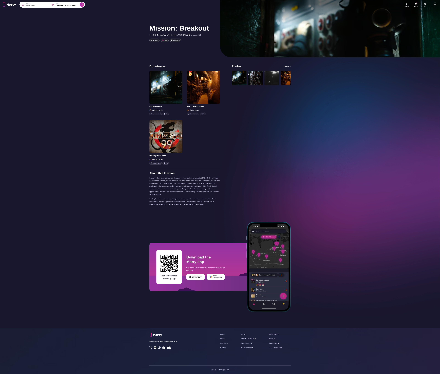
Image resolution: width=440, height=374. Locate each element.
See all (286, 66)
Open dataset (273, 334)
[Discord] (169, 347)
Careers (223, 343)
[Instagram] (155, 347)
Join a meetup (246, 343)
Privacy (271, 339)
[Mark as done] (169, 87)
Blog (222, 339)
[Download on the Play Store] (216, 277)
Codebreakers (155, 106)
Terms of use (273, 343)
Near (57, 3)
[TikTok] (159, 347)
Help (242, 334)
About (222, 334)
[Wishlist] (162, 87)
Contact (223, 348)
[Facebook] (163, 347)
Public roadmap (246, 348)
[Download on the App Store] (195, 277)
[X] (150, 347)
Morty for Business (247, 339)
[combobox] (68, 5)
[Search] (82, 4)
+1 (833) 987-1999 (275, 348)
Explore (407, 6)
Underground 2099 (157, 156)
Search (28, 3)
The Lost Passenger (196, 106)
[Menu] (435, 4)
